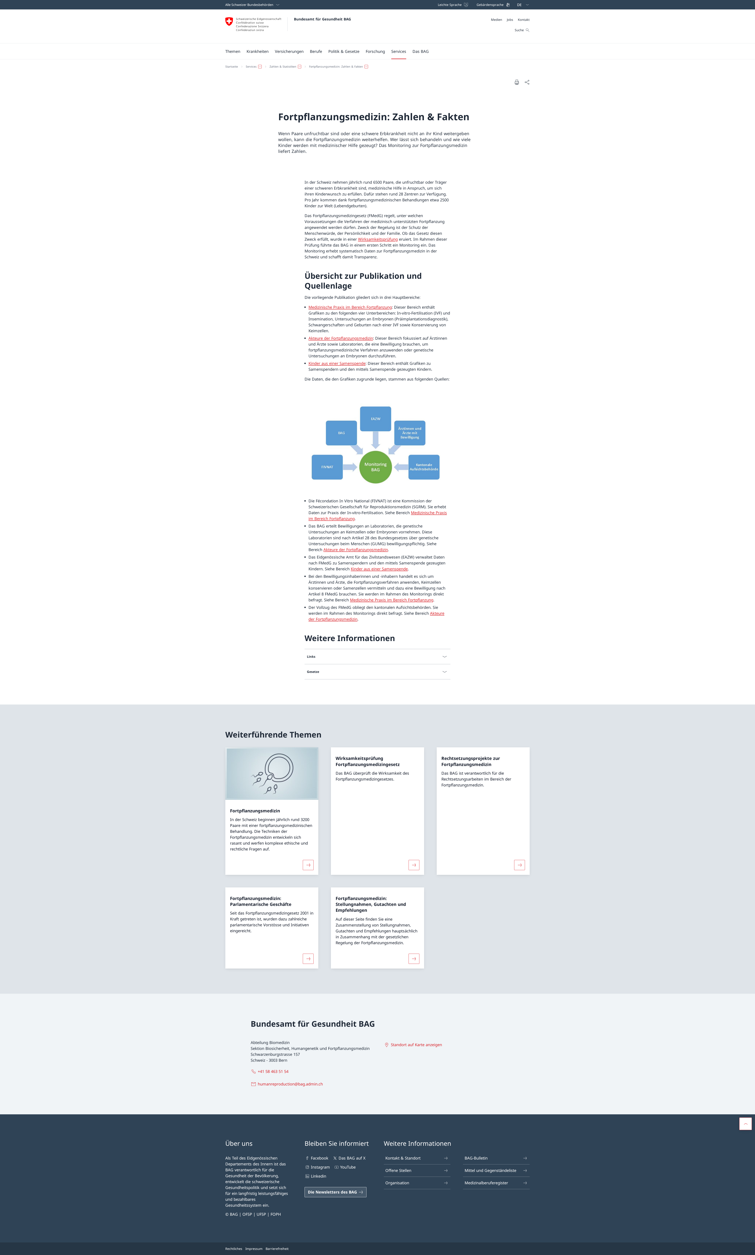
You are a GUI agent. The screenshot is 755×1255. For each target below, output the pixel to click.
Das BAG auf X (352, 1158)
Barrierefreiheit (277, 1249)
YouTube (348, 1167)
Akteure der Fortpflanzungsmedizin (340, 338)
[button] (232, 51)
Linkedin (318, 1176)
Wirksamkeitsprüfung (378, 239)
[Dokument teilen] (527, 82)
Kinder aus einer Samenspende (337, 363)
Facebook (319, 1158)
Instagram (320, 1167)
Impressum (253, 1249)
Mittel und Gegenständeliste (490, 1170)
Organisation (397, 1182)
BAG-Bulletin (476, 1158)
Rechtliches (233, 1249)
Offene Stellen (398, 1170)
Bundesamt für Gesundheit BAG (322, 19)
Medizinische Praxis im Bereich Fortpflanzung (350, 307)
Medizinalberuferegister (486, 1182)
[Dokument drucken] (517, 82)
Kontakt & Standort (403, 1158)
